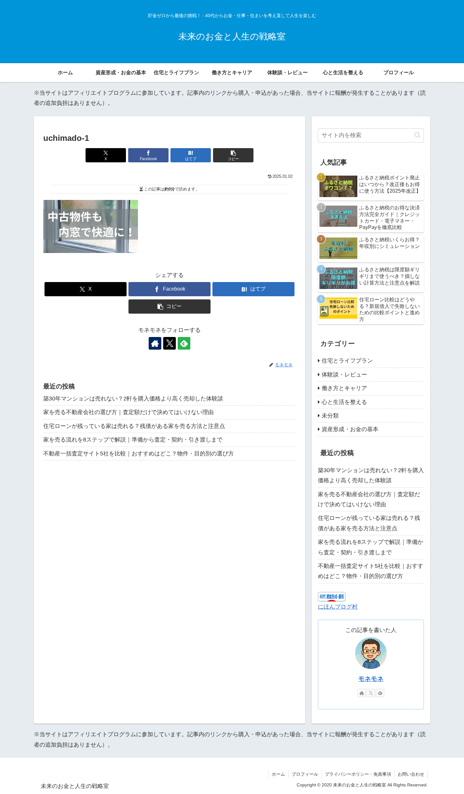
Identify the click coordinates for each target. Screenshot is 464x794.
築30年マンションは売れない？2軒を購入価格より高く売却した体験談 (133, 398)
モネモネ (371, 678)
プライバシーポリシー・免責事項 (358, 774)
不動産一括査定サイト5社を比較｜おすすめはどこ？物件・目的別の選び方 (138, 453)
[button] (233, 155)
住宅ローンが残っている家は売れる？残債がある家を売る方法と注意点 (134, 426)
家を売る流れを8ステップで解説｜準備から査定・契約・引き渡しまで (133, 439)
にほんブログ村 (338, 607)
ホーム (278, 774)
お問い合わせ (411, 774)
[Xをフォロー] (169, 343)
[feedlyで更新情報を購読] (184, 343)
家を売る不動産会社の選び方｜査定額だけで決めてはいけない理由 (128, 412)
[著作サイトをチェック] (155, 343)
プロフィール (305, 774)
